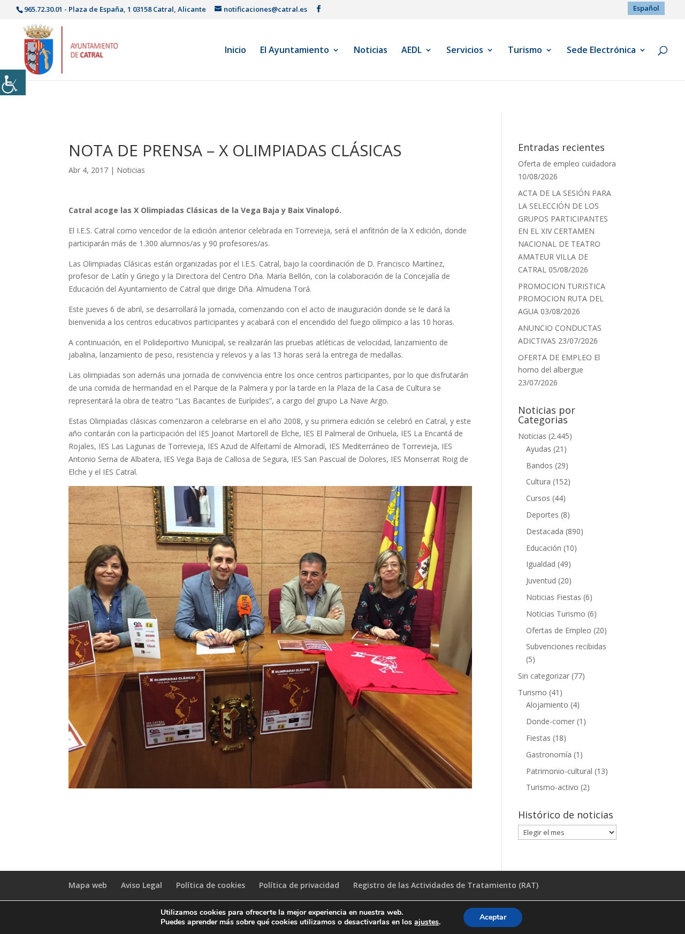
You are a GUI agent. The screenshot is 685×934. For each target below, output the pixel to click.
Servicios (464, 51)
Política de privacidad (299, 885)
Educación (543, 548)
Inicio (235, 51)
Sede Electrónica (601, 51)
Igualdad (540, 564)
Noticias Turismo (555, 614)
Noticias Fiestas (553, 597)
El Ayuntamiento (294, 51)
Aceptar (493, 917)
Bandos (539, 465)
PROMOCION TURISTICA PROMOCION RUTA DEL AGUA (561, 299)
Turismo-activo (552, 787)
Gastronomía (549, 754)
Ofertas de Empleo (558, 630)
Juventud (541, 580)
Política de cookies (210, 885)
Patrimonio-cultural (559, 771)
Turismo (525, 51)
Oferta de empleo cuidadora (567, 163)
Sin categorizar (543, 676)
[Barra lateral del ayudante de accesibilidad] (13, 82)
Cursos (538, 498)
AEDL (411, 51)
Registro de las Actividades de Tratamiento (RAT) (445, 885)
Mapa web (87, 885)
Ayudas (538, 449)
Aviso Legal (141, 885)
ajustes (426, 922)
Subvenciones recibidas (566, 646)
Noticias (370, 51)
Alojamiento (547, 705)
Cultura (538, 481)
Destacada (545, 531)
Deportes (542, 515)
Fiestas (538, 738)
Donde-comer (550, 721)
